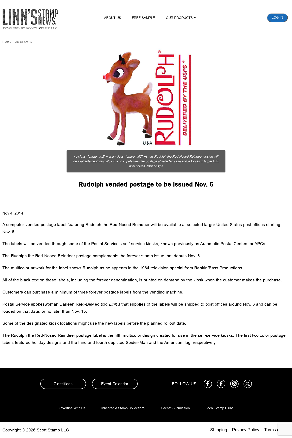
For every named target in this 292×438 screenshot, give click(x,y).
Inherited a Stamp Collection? (123, 408)
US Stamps (23, 41)
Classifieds (63, 384)
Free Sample (143, 18)
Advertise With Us (71, 408)
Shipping (218, 429)
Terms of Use (277, 429)
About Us (112, 18)
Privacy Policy (245, 429)
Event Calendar (114, 384)
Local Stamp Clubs (220, 408)
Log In (277, 17)
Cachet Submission (175, 408)
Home (7, 41)
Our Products (180, 18)
